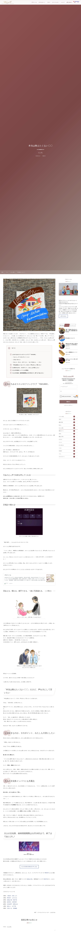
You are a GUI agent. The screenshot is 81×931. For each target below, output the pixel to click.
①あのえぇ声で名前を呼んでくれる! (21, 357)
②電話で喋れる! (16, 359)
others (66, 433)
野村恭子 (47, 872)
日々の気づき (66, 445)
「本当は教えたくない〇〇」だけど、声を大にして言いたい (26, 365)
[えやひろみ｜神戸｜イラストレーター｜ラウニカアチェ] (8, 2)
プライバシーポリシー (68, 405)
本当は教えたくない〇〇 (70, 338)
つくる (66, 448)
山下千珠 (14, 906)
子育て (66, 419)
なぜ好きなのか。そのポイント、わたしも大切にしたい (25, 367)
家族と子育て (66, 436)
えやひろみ (14, 897)
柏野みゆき (15, 904)
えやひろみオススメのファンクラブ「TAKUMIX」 (24, 354)
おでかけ (66, 439)
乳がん (66, 425)
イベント (66, 442)
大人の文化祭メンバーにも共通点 (20, 370)
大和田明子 (14, 902)
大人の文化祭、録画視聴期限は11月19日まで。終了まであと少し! (28, 373)
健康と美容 (66, 422)
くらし (66, 453)
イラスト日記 (66, 416)
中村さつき (9, 908)
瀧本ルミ (9, 906)
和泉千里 (46, 879)
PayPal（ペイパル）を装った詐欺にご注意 (72, 360)
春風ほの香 (29, 879)
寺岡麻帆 (15, 908)
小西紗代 (9, 895)
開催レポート (66, 430)
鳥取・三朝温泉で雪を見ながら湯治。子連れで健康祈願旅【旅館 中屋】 (71, 330)
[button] (29, 866)
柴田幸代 (9, 902)
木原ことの (14, 895)
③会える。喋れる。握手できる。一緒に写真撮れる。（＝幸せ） (27, 362)
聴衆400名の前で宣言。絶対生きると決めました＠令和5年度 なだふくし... (72, 344)
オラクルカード (66, 456)
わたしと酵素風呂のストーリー (71, 352)
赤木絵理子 (9, 904)
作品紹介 (66, 450)
